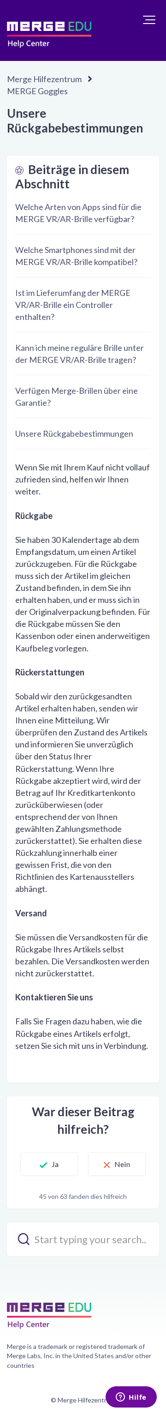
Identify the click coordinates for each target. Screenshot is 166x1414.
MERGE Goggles (37, 91)
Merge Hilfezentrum (44, 79)
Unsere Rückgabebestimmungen (74, 433)
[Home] (49, 30)
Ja (55, 1164)
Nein (122, 1164)
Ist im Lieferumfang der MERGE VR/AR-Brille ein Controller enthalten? (72, 305)
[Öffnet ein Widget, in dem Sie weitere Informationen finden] (131, 1397)
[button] (149, 20)
